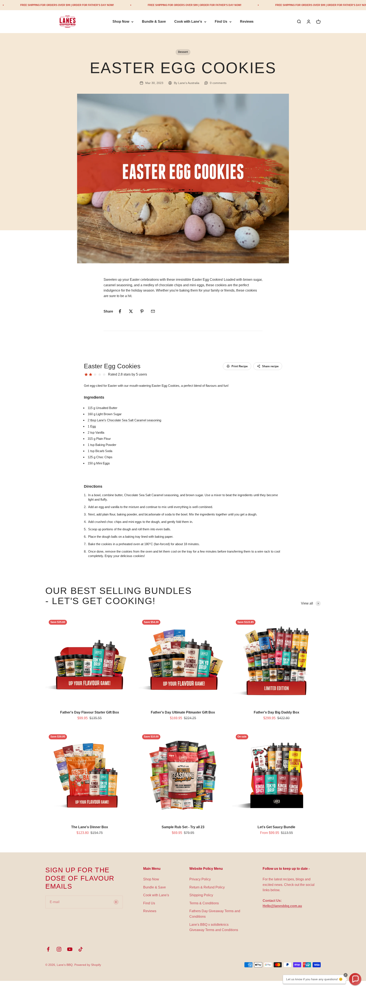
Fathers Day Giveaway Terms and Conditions (214, 913)
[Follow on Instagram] (59, 949)
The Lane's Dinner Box (89, 827)
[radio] (86, 375)
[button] (355, 979)
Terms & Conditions (204, 903)
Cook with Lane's (188, 22)
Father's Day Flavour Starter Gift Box (89, 712)
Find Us (221, 22)
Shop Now (120, 22)
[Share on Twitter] (131, 311)
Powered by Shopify (87, 964)
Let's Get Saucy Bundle (276, 827)
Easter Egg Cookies (112, 366)
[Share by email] (153, 311)
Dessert (183, 51)
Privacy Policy (200, 879)
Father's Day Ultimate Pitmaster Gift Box (183, 712)
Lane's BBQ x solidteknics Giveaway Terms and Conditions (213, 927)
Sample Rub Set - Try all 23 (183, 827)
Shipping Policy (201, 895)
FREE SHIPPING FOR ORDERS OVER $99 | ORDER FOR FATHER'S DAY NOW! (154, 5)
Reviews (247, 22)
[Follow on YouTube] (70, 949)
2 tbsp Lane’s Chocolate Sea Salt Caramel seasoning (124, 420)
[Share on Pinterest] (142, 311)
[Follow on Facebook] (48, 949)
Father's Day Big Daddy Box (276, 712)
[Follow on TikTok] (80, 949)
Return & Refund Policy (207, 887)
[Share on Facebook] (120, 311)
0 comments (218, 83)
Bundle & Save (154, 22)
